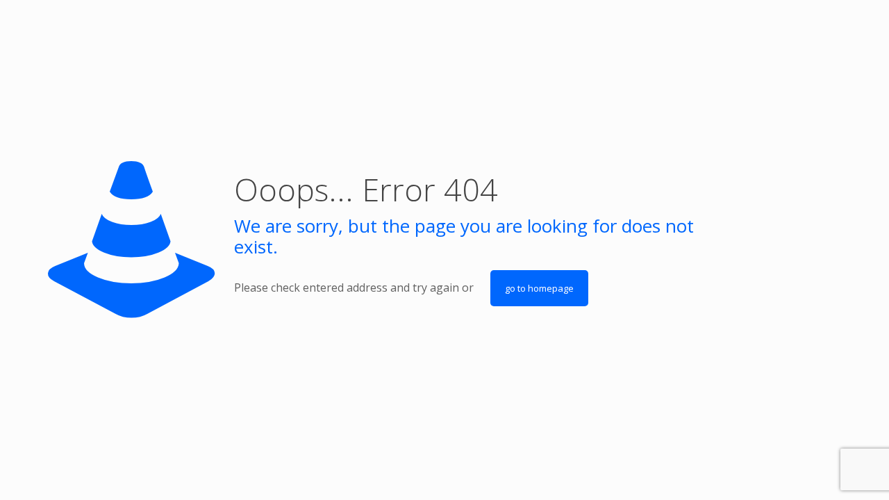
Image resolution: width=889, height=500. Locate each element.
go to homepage (539, 288)
